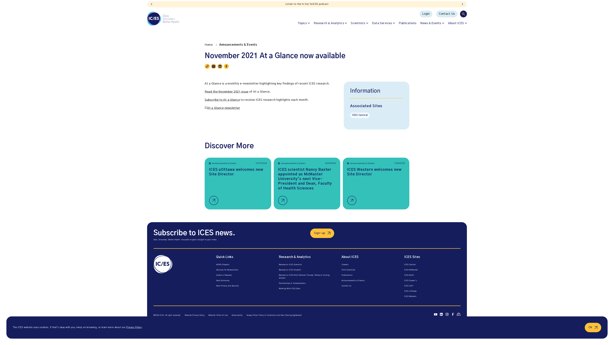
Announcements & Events (238, 44)
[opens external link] (222, 108)
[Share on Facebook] (226, 66)
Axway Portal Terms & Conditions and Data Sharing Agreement (274, 315)
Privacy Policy (134, 327)
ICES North (409, 275)
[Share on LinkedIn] (220, 66)
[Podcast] (458, 314)
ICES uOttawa (410, 291)
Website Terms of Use (218, 315)
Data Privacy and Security (227, 286)
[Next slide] (462, 4)
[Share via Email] (213, 66)
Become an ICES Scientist (290, 264)
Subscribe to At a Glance (222, 100)
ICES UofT (408, 286)
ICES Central (360, 115)
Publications (408, 23)
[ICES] (163, 19)
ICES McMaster (411, 270)
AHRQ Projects (222, 264)
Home (209, 44)
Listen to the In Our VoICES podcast (306, 4)
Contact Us (447, 13)
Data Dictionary (223, 280)
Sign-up (319, 233)
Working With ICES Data (289, 288)
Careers (345, 264)
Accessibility (237, 315)
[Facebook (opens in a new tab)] (453, 314)
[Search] (463, 14)
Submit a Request (224, 275)
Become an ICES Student (290, 270)
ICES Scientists (348, 270)
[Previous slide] (152, 4)
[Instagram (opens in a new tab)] (447, 314)
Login (426, 13)
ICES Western (410, 296)
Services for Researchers (227, 270)
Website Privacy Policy (195, 315)
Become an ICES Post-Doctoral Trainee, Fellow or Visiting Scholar (304, 276)
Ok (590, 327)
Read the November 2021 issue (226, 91)
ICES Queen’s (410, 280)
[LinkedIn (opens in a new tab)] (441, 314)
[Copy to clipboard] (207, 66)
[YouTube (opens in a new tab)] (435, 314)
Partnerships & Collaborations (292, 283)
